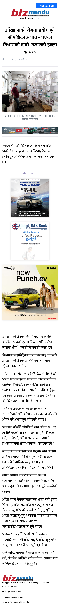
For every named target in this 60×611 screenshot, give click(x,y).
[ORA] (30, 130)
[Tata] (30, 295)
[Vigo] (30, 200)
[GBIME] (30, 243)
